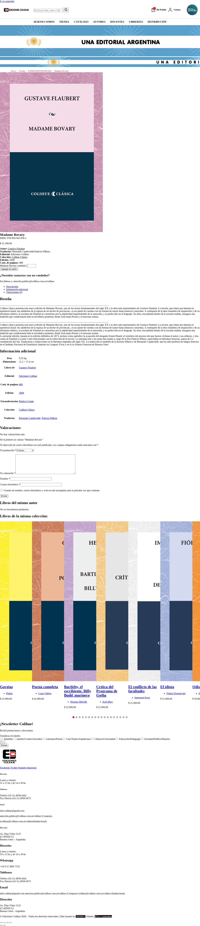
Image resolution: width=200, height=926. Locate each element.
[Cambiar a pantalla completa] (4, 922)
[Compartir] (7, 922)
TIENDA (64, 21)
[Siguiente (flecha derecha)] (4, 925)
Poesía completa (45, 687)
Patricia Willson (49, 418)
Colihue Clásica (19, 257)
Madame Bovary (62, 71)
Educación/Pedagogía (129, 739)
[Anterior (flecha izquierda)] (1, 925)
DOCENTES (117, 21)
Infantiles (8, 739)
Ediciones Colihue (28, 376)
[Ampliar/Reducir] (1, 922)
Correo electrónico (10, 484)
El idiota (167, 687)
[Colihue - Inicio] (16, 10)
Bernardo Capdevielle (29, 418)
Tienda (22, 71)
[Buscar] (66, 10)
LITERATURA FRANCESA (39, 71)
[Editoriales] (192, 9)
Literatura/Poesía (54, 739)
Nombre (5, 478)
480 (21, 384)
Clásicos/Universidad (104, 739)
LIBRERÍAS (136, 21)
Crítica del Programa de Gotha (106, 691)
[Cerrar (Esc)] (10, 922)
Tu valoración (7, 473)
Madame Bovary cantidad (12, 265)
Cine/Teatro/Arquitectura (78, 739)
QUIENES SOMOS (44, 21)
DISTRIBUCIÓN (157, 21)
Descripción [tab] (12, 286)
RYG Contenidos (103, 916)
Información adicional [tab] (17, 289)
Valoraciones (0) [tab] (14, 292)
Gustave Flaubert (16, 248)
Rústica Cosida (26, 401)
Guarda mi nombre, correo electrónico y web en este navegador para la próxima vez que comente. (52, 490)
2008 (21, 393)
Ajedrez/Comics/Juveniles (29, 739)
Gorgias (6, 687)
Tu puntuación (8, 450)
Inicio (13, 71)
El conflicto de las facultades (142, 689)
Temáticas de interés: (10, 736)
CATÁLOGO (81, 21)
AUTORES (99, 21)
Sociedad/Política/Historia (157, 739)
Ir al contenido (7, 1)
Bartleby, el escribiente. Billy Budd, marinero (77, 691)
